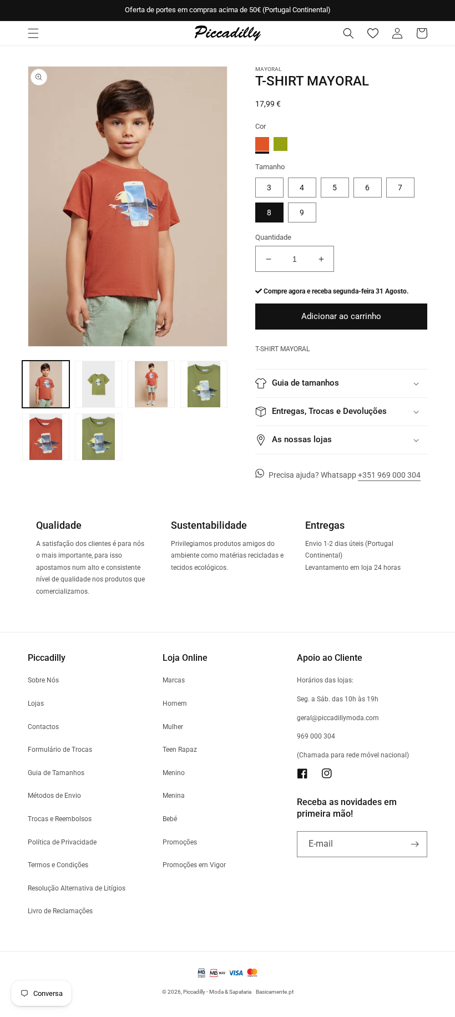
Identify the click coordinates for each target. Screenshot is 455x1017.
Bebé (170, 819)
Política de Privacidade (62, 842)
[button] (33, 33)
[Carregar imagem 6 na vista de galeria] (98, 437)
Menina (174, 796)
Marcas (174, 680)
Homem (175, 703)
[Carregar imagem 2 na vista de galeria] (98, 384)
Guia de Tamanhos (56, 773)
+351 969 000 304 (389, 474)
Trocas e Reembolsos (60, 819)
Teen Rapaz (180, 749)
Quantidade (273, 237)
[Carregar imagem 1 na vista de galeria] (45, 384)
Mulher (173, 727)
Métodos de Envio (54, 796)
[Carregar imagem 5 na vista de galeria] (45, 437)
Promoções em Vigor (194, 865)
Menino (174, 773)
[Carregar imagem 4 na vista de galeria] (204, 384)
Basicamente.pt (275, 992)
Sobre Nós (43, 680)
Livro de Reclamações (60, 911)
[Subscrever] (414, 844)
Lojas (36, 703)
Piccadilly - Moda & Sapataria (217, 992)
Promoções (180, 842)
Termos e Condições (58, 865)
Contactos (43, 727)
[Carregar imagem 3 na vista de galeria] (151, 384)
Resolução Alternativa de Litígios (76, 888)
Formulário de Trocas (60, 749)
